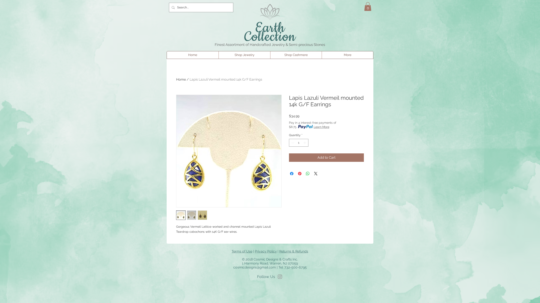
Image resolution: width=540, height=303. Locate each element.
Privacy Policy (266, 251)
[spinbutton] (298, 142)
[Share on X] (315, 173)
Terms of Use (242, 251)
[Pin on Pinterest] (299, 173)
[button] (367, 6)
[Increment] (305, 142)
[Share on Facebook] (291, 173)
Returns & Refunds (293, 251)
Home (181, 79)
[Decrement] (292, 142)
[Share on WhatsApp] (307, 173)
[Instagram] (280, 277)
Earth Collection (270, 32)
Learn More (321, 127)
